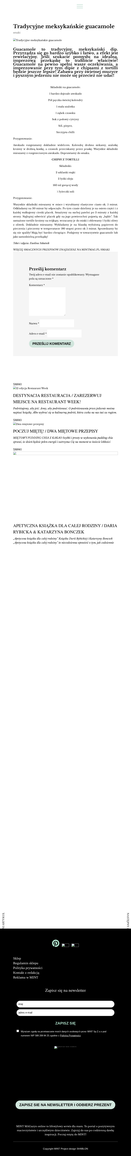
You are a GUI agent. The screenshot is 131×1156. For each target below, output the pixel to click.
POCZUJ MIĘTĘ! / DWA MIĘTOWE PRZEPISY (55, 431)
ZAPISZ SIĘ (65, 1023)
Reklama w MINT (25, 977)
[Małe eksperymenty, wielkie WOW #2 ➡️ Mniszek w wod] (32, 583)
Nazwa (34, 323)
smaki (16, 32)
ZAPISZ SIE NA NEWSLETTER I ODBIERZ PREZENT (65, 1105)
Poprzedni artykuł (3, 926)
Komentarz (37, 285)
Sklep (17, 958)
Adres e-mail (38, 333)
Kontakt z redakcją (26, 972)
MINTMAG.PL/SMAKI (96, 249)
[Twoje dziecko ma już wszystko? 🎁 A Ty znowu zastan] (98, 610)
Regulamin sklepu (25, 963)
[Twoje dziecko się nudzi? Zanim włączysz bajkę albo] (32, 737)
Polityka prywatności (27, 968)
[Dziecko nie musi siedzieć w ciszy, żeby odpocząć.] (32, 878)
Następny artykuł (128, 927)
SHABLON (82, 1148)
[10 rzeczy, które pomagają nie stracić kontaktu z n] (98, 755)
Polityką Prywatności (70, 1035)
